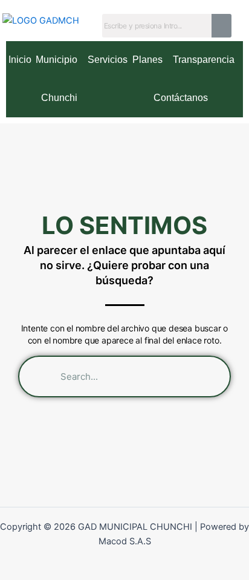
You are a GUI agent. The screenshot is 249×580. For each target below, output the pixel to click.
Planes (147, 59)
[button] (59, 60)
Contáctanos (181, 98)
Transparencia (203, 59)
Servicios (108, 59)
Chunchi (59, 98)
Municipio (56, 59)
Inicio (19, 59)
